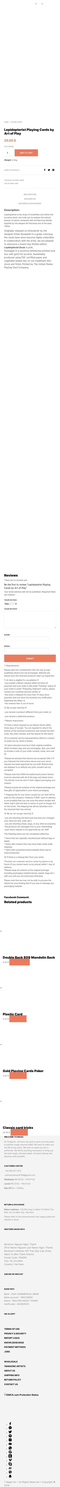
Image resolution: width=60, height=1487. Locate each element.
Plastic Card (12, 1014)
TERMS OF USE (12, 1329)
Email (7, 646)
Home (6, 122)
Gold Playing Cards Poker (23, 1071)
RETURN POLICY (12, 1379)
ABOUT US (9, 1370)
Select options (19, 962)
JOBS (7, 1351)
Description (30, 194)
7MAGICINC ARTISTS (15, 1366)
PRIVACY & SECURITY (15, 1333)
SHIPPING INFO (12, 1375)
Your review (11, 609)
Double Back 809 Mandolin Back (29, 957)
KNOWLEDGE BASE (14, 1342)
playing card (13, 183)
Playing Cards (16, 122)
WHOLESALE (11, 1361)
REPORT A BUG (12, 1338)
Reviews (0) (30, 199)
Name (7, 635)
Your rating (10, 600)
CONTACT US (11, 1384)
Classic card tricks (18, 1128)
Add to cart (18, 1019)
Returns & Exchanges (30, 203)
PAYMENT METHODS (15, 1347)
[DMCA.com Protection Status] (21, 1394)
